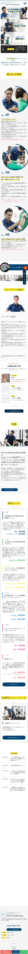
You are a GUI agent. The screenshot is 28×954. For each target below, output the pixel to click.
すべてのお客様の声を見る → (14, 411)
